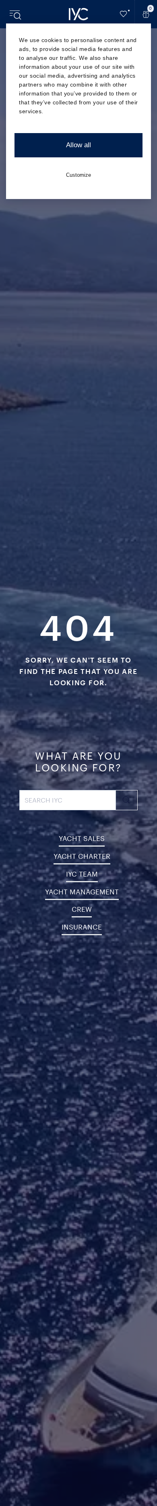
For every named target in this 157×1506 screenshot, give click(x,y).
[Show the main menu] (16, 14)
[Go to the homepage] (78, 14)
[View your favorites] (123, 14)
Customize (78, 175)
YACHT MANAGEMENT (82, 892)
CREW (82, 909)
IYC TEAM (82, 874)
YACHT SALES (82, 838)
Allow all (78, 145)
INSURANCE (82, 927)
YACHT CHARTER (82, 856)
